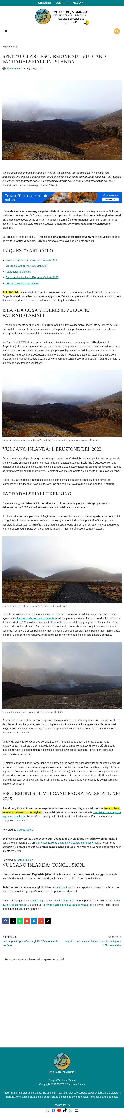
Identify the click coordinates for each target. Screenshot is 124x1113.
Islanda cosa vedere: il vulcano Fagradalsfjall (31, 260)
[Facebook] (53, 1110)
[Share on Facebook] (5, 921)
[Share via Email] (27, 921)
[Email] (76, 1110)
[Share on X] (13, 921)
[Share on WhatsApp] (20, 921)
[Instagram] (47, 1110)
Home (5, 46)
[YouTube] (59, 1110)
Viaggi (14, 46)
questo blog (36, 900)
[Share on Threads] (48, 921)
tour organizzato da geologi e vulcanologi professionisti (66, 842)
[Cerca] (117, 31)
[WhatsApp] (71, 1110)
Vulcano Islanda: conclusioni (22, 283)
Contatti (61, 2)
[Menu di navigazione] (6, 31)
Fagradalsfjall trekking (18, 271)
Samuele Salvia (15, 68)
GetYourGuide (25, 829)
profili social (67, 900)
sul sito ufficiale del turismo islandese (36, 618)
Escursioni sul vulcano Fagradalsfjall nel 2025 (32, 277)
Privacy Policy (62, 1105)
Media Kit (79, 2)
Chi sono (44, 2)
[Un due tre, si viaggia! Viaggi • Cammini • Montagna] (62, 17)
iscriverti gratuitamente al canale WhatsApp (67, 904)
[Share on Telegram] (34, 921)
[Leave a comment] (41, 921)
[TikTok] (65, 1110)
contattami (61, 887)
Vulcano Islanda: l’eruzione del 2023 (26, 266)
